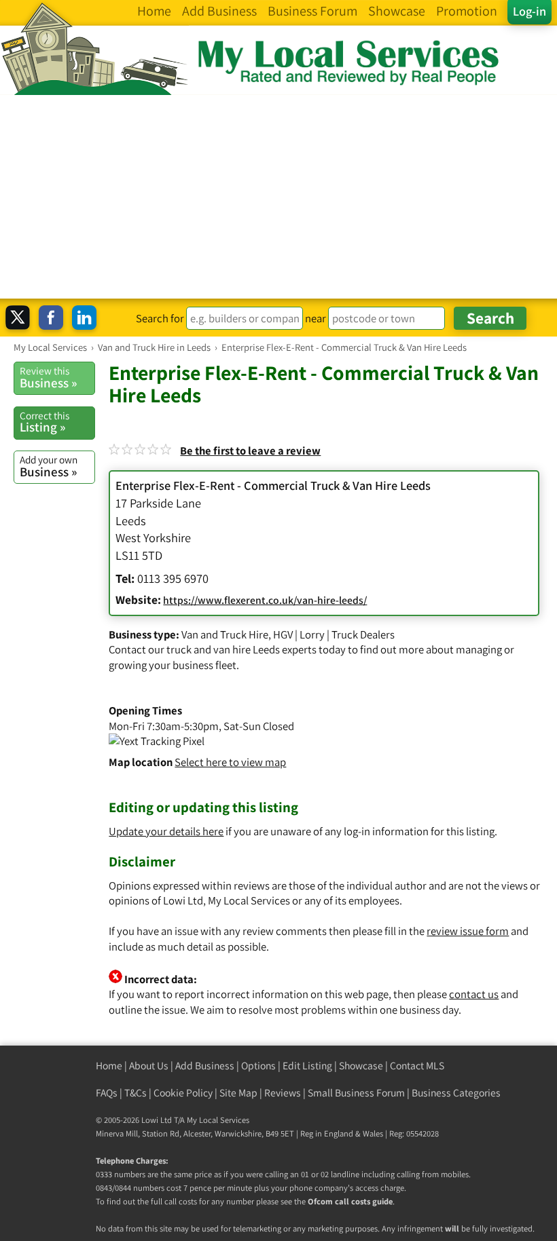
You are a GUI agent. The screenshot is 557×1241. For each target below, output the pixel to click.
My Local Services (218, 1120)
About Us (148, 1065)
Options (258, 1065)
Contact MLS (417, 1065)
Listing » (44, 422)
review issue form (468, 930)
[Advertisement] (278, 197)
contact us (474, 994)
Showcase (361, 1065)
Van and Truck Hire (224, 634)
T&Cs (135, 1092)
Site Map (238, 1092)
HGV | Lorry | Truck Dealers (334, 634)
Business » (48, 377)
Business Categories (456, 1092)
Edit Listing (307, 1065)
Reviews (282, 1092)
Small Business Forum (356, 1092)
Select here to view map (230, 762)
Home (109, 1065)
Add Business (204, 1065)
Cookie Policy (183, 1092)
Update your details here (166, 831)
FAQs (107, 1092)
